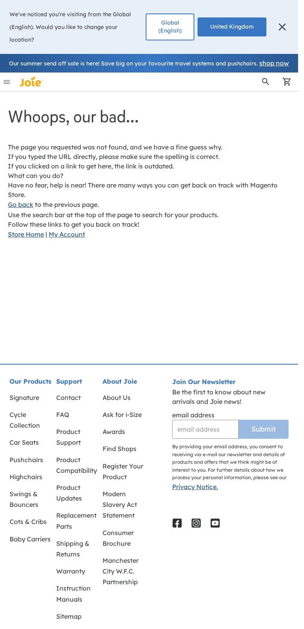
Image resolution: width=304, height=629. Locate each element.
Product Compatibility (76, 465)
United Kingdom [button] (232, 26)
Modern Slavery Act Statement (120, 504)
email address (193, 415)
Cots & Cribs (28, 522)
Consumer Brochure (118, 538)
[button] (282, 27)
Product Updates (69, 493)
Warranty (70, 571)
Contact (68, 397)
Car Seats (24, 442)
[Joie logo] (31, 81)
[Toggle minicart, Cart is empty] (284, 81)
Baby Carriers (30, 539)
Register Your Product (123, 471)
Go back (20, 204)
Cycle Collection (25, 420)
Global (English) (170, 26)
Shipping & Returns (72, 548)
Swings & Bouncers (24, 499)
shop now (274, 63)
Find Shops (120, 449)
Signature (24, 397)
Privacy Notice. (195, 487)
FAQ (62, 415)
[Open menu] (6, 82)
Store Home (26, 234)
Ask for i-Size (122, 415)
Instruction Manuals (73, 593)
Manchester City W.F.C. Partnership (121, 571)
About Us (117, 397)
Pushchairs (26, 460)
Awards (114, 432)
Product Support (68, 437)
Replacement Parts (76, 520)
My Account (67, 234)
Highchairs (26, 477)
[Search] (265, 81)
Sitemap (69, 616)
